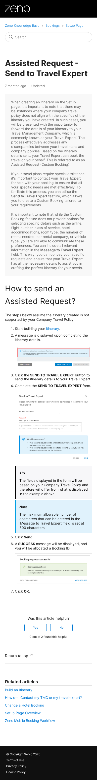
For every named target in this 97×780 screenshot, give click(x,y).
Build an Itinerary (18, 690)
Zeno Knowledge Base (22, 25)
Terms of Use (15, 760)
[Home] (17, 8)
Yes (35, 627)
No (61, 627)
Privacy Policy (16, 766)
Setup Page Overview (23, 713)
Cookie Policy (16, 772)
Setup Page (75, 25)
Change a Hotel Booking (24, 705)
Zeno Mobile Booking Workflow (30, 720)
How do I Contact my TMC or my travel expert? (43, 697)
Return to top (17, 655)
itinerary (52, 328)
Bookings (53, 25)
